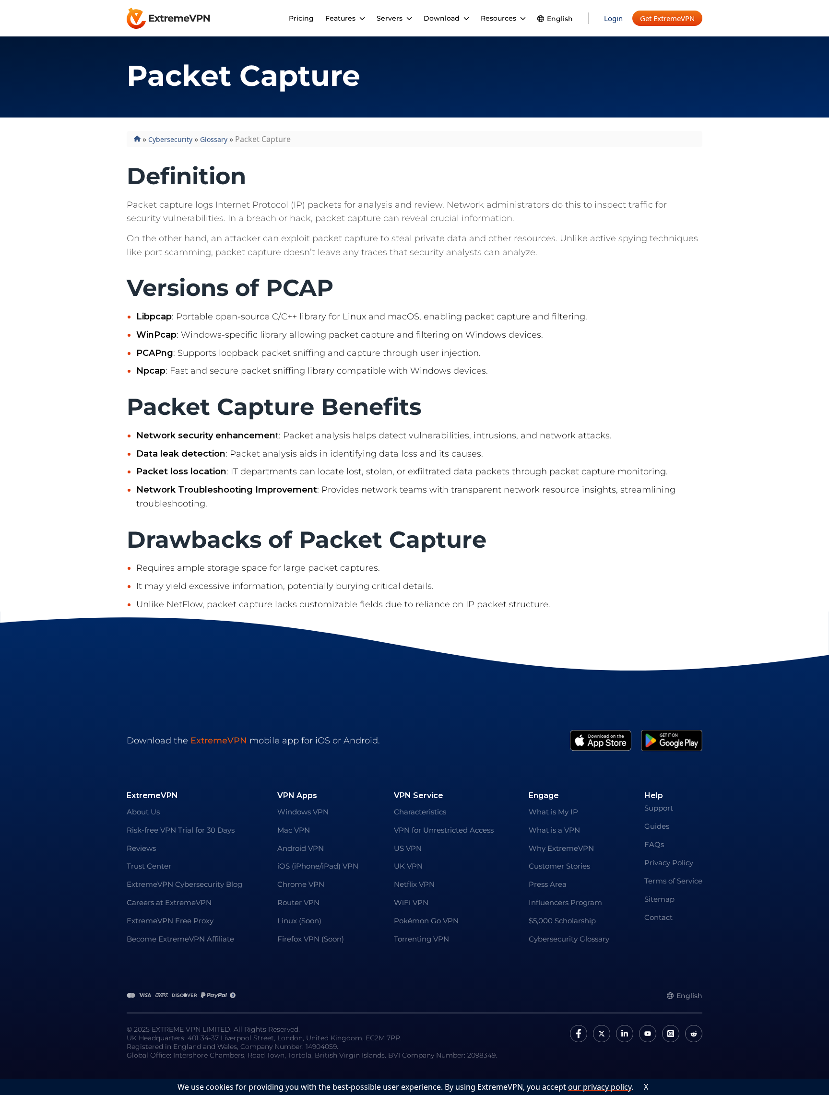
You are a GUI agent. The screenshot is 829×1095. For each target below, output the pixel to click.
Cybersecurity (170, 139)
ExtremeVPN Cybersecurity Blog (184, 884)
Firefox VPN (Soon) (310, 938)
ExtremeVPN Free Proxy (170, 920)
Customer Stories (559, 866)
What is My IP (553, 811)
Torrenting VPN (421, 938)
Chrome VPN (300, 884)
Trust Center (149, 866)
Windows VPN (303, 811)
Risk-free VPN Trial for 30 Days (181, 830)
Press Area (548, 884)
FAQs (654, 844)
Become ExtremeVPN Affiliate (180, 938)
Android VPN (300, 848)
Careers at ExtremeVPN (169, 902)
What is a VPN (554, 830)
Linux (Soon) (299, 920)
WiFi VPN (411, 902)
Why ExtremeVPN (561, 848)
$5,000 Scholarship (562, 920)
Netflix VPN (414, 884)
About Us (143, 811)
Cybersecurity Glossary (569, 938)
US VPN (408, 848)
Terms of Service (673, 880)
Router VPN (298, 902)
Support (658, 807)
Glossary (213, 139)
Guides (656, 826)
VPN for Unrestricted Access (444, 830)
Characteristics (420, 811)
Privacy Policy (668, 862)
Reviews (141, 848)
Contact (658, 917)
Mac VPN (293, 830)
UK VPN (408, 866)
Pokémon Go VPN (426, 920)
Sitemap (659, 899)
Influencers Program (565, 902)
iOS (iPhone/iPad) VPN (317, 866)
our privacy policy (599, 1087)
